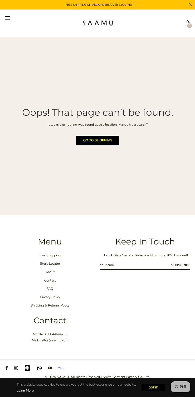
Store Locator (50, 263)
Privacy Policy (50, 297)
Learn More (25, 390)
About (50, 272)
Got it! (153, 387)
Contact (50, 280)
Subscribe (180, 265)
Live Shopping (50, 255)
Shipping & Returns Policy (50, 305)
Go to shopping (97, 140)
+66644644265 (55, 334)
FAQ (50, 289)
